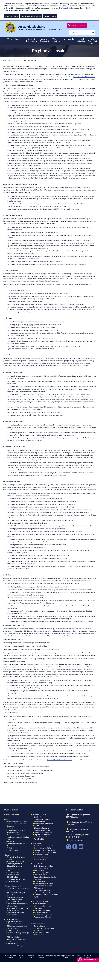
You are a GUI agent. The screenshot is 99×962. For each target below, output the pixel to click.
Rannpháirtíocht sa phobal (16, 946)
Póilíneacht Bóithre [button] (56, 40)
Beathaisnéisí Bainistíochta (17, 822)
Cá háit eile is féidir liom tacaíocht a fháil (15, 914)
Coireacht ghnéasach (14, 864)
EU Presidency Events (42, 872)
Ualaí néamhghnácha (41, 837)
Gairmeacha (36, 844)
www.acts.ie (33, 782)
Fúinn (7, 819)
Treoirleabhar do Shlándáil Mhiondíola (59, 760)
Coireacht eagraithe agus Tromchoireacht (16, 831)
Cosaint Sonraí (88, 957)
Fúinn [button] (9, 39)
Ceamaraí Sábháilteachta (43, 832)
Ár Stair (9, 848)
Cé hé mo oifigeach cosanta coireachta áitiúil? (17, 927)
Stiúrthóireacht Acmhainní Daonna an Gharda (43, 867)
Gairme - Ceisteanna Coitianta (45, 852)
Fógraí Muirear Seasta (42, 835)
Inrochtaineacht (79, 25)
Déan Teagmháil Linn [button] (92, 41)
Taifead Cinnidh (39, 935)
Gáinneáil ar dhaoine (14, 866)
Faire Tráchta (39, 839)
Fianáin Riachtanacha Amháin (31, 16)
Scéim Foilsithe (39, 881)
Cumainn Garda (12, 850)
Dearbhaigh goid (13, 901)
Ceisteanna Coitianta (41, 933)
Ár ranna (10, 828)
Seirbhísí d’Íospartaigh (13, 886)
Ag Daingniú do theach (15, 922)
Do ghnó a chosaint (31, 60)
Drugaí (9, 859)
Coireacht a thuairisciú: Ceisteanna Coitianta (15, 898)
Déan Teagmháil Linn (40, 901)
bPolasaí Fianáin (67, 8)
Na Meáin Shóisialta (41, 913)
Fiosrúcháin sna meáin (42, 910)
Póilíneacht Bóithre (39, 815)
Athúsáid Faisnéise (79, 957)
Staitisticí (37, 817)
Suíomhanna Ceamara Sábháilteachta (42, 820)
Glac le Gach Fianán (11, 16)
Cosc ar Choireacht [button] (44, 40)
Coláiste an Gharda (41, 855)
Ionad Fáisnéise (37, 864)
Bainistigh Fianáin (50, 16)
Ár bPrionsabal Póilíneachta (17, 835)
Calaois (9, 870)
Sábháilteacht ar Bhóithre (43, 823)
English (92, 25)
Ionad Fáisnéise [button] (81, 40)
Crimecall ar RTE (13, 944)
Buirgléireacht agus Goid (16, 861)
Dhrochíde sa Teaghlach (16, 857)
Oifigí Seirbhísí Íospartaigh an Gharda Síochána (18, 889)
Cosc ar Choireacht (15, 60)
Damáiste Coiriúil (13, 872)
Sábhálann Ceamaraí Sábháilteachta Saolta (42, 829)
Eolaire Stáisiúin (40, 904)
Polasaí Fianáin (21, 957)
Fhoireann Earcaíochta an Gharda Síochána (43, 858)
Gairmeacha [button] (69, 39)
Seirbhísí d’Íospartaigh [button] (31, 40)
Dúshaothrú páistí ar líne (16, 879)
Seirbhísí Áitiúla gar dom (43, 915)
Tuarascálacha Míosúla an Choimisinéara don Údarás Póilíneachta (43, 886)
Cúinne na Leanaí (13, 930)
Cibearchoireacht (13, 875)
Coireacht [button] (19, 39)
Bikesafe (37, 826)
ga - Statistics (39, 870)
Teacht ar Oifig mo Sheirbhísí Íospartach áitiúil (17, 909)
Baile (4, 60)
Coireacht (8, 855)
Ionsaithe (10, 868)
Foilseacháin (11, 841)
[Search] (93, 32)
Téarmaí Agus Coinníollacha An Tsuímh (65, 957)
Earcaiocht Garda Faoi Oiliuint (44, 850)
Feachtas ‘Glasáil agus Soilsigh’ (18, 933)
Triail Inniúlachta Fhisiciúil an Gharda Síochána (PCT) (44, 847)
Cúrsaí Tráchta (12, 877)
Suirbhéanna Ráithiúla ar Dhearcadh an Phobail (43, 891)
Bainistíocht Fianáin (12, 815)
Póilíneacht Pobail (13, 937)
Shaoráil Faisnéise (40, 875)
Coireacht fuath (12, 881)
